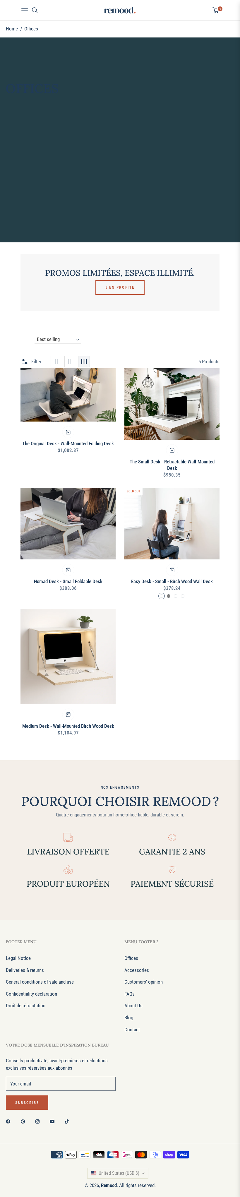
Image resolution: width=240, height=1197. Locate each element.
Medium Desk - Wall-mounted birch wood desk (68, 726)
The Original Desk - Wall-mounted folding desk (68, 443)
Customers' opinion (143, 982)
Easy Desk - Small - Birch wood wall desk (172, 581)
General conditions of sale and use (40, 982)
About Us (133, 1005)
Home (12, 29)
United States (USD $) (119, 1173)
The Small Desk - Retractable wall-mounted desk (172, 465)
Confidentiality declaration (31, 994)
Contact (132, 1029)
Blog (128, 1017)
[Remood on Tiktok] (68, 1121)
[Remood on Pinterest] (24, 1121)
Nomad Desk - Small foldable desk (68, 581)
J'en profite (120, 287)
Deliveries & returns (25, 970)
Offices (131, 958)
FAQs (129, 994)
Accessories (136, 970)
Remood (109, 1185)
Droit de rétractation (25, 1005)
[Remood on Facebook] (9, 1121)
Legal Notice (18, 958)
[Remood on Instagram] (39, 1121)
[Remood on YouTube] (53, 1121)
